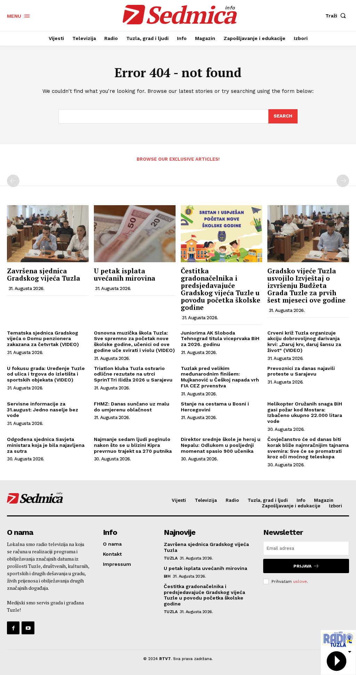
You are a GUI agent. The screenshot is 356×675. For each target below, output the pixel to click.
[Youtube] (28, 627)
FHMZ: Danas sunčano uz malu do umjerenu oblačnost (131, 406)
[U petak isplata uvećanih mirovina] (135, 233)
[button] (337, 15)
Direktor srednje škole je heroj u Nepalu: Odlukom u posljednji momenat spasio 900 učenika (220, 445)
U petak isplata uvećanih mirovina (124, 274)
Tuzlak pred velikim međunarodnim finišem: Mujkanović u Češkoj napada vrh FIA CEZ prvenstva (220, 376)
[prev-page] (13, 181)
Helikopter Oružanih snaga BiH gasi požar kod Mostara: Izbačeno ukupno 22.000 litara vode (304, 412)
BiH (167, 576)
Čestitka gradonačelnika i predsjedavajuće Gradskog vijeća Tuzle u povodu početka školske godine (220, 288)
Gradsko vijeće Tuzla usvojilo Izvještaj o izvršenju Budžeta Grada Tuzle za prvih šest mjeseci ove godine (306, 285)
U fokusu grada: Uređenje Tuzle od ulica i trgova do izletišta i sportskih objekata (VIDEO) (46, 374)
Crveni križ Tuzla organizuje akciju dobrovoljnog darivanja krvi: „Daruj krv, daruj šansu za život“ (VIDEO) (304, 341)
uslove (300, 581)
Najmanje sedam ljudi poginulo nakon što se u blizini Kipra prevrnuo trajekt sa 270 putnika (133, 445)
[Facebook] (13, 627)
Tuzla (171, 558)
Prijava (302, 566)
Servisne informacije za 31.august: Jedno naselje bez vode (42, 409)
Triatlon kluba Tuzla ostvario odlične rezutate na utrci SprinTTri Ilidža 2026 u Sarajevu (133, 374)
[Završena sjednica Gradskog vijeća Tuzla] (48, 233)
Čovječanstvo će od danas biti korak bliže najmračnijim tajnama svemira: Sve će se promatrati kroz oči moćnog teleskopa (308, 447)
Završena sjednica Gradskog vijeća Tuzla (43, 274)
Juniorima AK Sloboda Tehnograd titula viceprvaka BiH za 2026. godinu (220, 338)
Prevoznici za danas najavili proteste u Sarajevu (301, 371)
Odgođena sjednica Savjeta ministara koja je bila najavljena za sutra (45, 445)
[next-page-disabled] (343, 181)
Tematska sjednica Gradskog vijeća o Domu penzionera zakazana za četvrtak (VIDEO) (43, 338)
